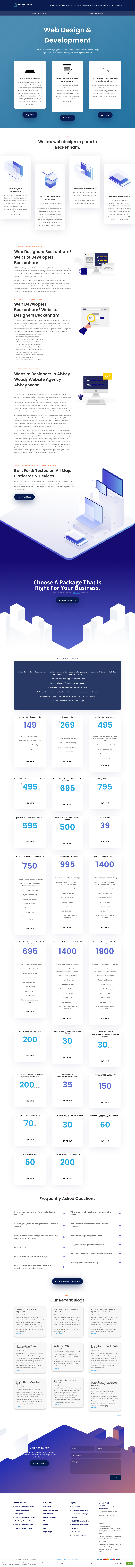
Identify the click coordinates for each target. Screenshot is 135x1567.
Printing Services (74, 5)
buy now (105, 842)
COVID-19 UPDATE (61, 1346)
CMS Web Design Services (80, 1521)
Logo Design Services (79, 1535)
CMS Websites (48, 1514)
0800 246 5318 (42, 13)
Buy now (67, 761)
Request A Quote (67, 600)
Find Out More (24, 497)
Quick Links (47, 1503)
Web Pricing (98, 5)
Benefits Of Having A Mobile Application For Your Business (104, 1311)
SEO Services (76, 1506)
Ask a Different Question (67, 1281)
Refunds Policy (74, 1559)
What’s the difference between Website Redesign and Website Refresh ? (104, 1384)
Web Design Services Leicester (25, 1517)
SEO (44, 1528)
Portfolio (86, 5)
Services (74, 1503)
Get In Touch (39, 1463)
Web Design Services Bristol (24, 1521)
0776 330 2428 (98, 13)
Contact (117, 5)
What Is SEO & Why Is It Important (26, 1311)
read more (20, 1334)
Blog (91, 5)
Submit (115, 1477)
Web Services (60, 5)
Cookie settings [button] (119, 1564)
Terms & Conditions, (62, 1559)
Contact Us (104, 1503)
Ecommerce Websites (50, 1510)
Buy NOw (105, 927)
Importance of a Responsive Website (65, 1381)
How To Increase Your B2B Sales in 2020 (104, 1347)
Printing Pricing (108, 5)
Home (52, 5)
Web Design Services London (24, 1506)
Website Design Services (80, 1510)
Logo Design (47, 1532)
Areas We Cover (21, 1503)
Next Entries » (116, 1415)
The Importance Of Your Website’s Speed (26, 1347)
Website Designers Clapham (24, 1528)
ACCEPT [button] (129, 1563)
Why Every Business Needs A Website (66, 1311)
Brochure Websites (49, 1517)
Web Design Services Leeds (24, 1524)
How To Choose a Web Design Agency (29, 1383)
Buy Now (30, 115)
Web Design (47, 1506)
